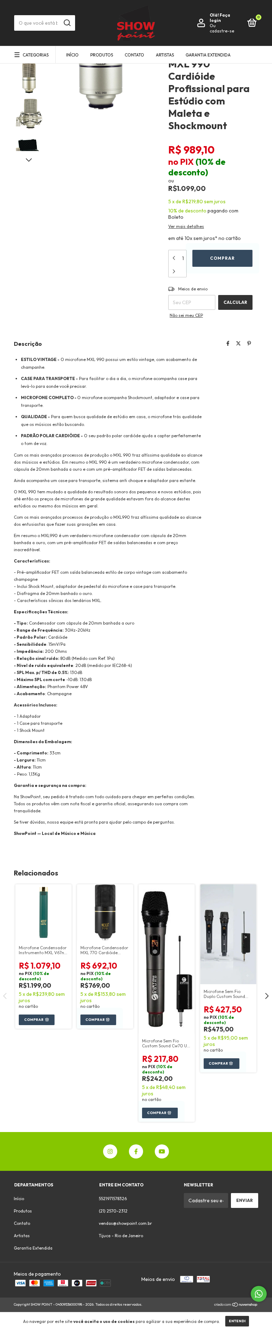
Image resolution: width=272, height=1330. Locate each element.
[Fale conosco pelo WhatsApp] (259, 1294)
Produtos (101, 55)
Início (72, 55)
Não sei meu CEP (186, 315)
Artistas (165, 55)
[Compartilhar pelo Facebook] (228, 343)
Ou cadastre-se (222, 28)
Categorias (36, 55)
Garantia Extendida (208, 55)
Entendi (237, 1321)
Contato (134, 55)
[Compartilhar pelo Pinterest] (249, 343)
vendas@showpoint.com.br (125, 1223)
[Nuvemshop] (236, 1305)
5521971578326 (113, 1198)
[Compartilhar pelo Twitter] (238, 343)
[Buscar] (67, 23)
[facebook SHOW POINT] (136, 1151)
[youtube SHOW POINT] (162, 1151)
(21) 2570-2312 (113, 1211)
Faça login (220, 17)
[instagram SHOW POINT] (110, 1151)
